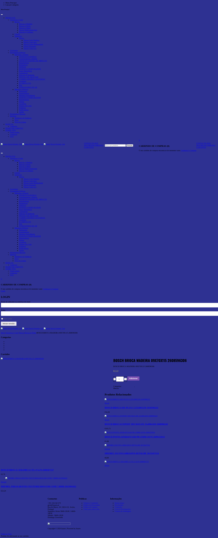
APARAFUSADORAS (27, 57)
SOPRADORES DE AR (28, 87)
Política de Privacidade (91, 505)
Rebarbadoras (24, 63)
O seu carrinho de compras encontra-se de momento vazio (159, 150)
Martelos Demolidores (27, 96)
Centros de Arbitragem (123, 511)
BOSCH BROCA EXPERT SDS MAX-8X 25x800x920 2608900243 (136, 424)
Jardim (21, 112)
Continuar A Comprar (188, 150)
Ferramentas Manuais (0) (14, 348)
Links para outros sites (91, 509)
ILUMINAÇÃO (25, 83)
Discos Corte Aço (30, 48)
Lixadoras (22, 81)
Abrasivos (18, 36)
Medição (13, 116)
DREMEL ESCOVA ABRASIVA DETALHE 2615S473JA (132, 453)
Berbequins (23, 91)
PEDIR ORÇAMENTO (14, 128)
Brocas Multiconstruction (28, 30)
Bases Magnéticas (25, 71)
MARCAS (9, 124)
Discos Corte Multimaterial (33, 44)
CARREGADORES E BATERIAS (32, 79)
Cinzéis (17, 34)
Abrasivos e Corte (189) (14, 342)
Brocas (17, 22)
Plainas (21, 102)
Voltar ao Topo (6, 534)
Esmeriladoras (24, 93)
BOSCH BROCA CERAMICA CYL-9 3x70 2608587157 (27, 470)
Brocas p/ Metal (24, 28)
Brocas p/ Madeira (25, 24)
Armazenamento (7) (12, 344)
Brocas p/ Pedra (24, 26)
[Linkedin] (144, 498)
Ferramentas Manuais (17, 114)
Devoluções (119, 505)
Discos (21, 38)
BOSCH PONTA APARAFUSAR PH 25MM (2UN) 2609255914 (135, 437)
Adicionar (133, 378)
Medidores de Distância (23, 118)
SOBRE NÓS (10, 130)
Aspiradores (23, 73)
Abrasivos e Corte (16, 20)
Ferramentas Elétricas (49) (14, 346)
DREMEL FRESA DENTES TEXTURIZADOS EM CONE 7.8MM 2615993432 (38, 486)
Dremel (107, 449)
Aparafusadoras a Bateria (28, 59)
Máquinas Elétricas (21, 89)
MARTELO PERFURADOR (30, 69)
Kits (20, 85)
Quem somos (14, 132)
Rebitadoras (23, 65)
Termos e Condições (90, 503)
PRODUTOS (10, 18)
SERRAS (22, 67)
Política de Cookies (90, 507)
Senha (3, 310)
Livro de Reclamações (123, 509)
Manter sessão (7, 319)
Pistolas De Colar (25, 106)
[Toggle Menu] (2, 14)
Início (3, 333)
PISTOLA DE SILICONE (28, 77)
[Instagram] (150, 498)
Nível (17, 120)
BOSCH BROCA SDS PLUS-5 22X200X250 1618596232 (131, 407)
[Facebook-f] (156, 498)
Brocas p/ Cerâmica (26, 32)
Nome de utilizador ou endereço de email (15, 302)
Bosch (121, 388)
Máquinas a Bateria (21, 55)
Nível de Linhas (20, 122)
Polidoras (22, 108)
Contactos (13, 134)
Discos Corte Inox (30, 42)
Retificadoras (23, 110)
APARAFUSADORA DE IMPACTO (33, 61)
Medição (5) (9, 350)
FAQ (12, 136)
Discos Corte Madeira (31, 40)
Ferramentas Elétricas (17, 53)
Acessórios (14, 51)
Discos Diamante (30, 46)
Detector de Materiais (26, 75)
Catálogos (13, 126)
